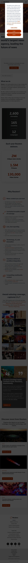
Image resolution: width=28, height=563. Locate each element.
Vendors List (11, 24)
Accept (14, 31)
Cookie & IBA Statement (16, 23)
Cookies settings (14, 27)
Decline (14, 34)
